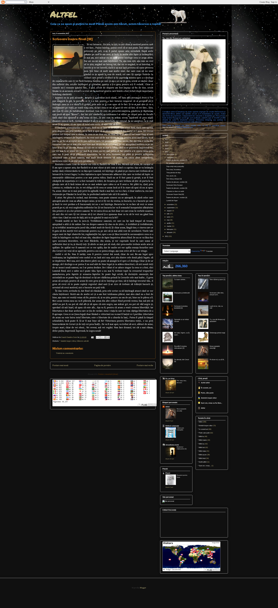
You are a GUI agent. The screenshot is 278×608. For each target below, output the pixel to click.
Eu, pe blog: (170, 378)
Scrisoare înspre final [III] (175, 194)
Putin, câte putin (207, 393)
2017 (167, 139)
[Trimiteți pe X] (102, 337)
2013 (167, 148)
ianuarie (170, 232)
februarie (170, 229)
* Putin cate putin (204, 433)
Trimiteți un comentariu (64, 353)
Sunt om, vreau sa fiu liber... (211, 403)
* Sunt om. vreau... (204, 466)
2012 (167, 152)
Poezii (167, 473)
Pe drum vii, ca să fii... (217, 359)
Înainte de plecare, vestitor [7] (176, 160)
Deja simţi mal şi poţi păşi (175, 166)
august (169, 211)
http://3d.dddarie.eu (169, 127)
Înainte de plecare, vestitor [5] (176, 188)
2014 (167, 145)
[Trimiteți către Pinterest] (108, 337)
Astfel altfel (205, 383)
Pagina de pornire (102, 365)
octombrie (170, 204)
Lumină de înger (172, 200)
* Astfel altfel (202, 462)
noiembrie (170, 157)
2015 (167, 142)
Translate (209, 251)
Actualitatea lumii (172, 445)
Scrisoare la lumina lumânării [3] (181, 307)
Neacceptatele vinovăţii (215, 347)
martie (169, 226)
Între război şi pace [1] (217, 279)
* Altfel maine (202, 440)
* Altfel (200, 422)
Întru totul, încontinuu (173, 169)
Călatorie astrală (83, 341)
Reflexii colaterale (172, 426)
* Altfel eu (201, 444)
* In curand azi (203, 429)
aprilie (169, 223)
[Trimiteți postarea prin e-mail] (92, 337)
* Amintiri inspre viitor (68, 341)
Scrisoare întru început (174, 185)
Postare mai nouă (60, 365)
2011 (167, 236)
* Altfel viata (202, 451)
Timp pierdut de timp (173, 172)
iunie (168, 217)
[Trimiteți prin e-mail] (97, 337)
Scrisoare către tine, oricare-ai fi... (217, 294)
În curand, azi (206, 388)
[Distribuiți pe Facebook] (105, 337)
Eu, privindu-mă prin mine (175, 163)
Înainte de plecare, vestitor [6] (176, 182)
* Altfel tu (201, 436)
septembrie (171, 208)
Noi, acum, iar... (171, 176)
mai (168, 220)
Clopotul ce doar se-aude (175, 191)
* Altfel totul (201, 458)
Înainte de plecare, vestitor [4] (176, 197)
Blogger (143, 588)
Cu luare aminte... (180, 279)
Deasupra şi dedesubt (182, 293)
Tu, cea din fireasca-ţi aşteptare (176, 38)
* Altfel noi (201, 447)
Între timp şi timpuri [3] (174, 179)
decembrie (171, 154)
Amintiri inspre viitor (209, 398)
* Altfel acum (202, 455)
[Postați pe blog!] (100, 337)
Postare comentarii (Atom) (108, 374)
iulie (168, 214)
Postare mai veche (145, 365)
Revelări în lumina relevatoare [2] (180, 347)
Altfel (63, 14)
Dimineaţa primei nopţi (217, 333)
